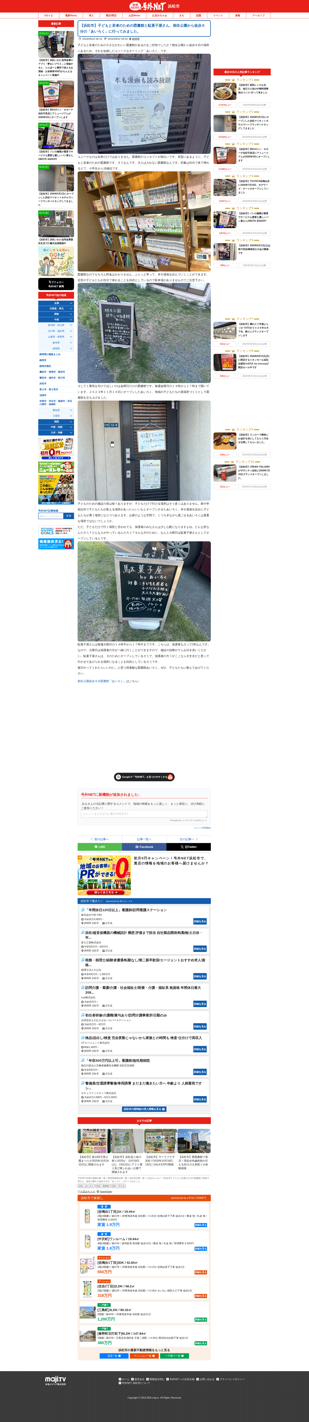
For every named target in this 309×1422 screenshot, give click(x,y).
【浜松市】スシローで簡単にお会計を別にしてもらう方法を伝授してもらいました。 (253, 438)
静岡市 (43, 360)
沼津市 (43, 395)
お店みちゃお (159, 15)
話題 (198, 15)
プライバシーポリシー (232, 1379)
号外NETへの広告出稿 (182, 1379)
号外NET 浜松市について (136, 1383)
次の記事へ (187, 839)
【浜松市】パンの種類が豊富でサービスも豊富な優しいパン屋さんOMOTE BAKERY (253, 217)
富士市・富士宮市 (49, 389)
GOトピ (48, 15)
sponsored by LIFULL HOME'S (188, 1197)
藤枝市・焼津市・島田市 (52, 372)
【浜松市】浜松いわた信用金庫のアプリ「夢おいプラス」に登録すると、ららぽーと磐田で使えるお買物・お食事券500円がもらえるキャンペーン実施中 (55, 67)
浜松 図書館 (102, 1186)
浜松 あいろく (86, 1186)
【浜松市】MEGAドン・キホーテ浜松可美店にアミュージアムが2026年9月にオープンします (55, 113)
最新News (71, 15)
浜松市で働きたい (91, 901)
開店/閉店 (111, 15)
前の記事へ (101, 839)
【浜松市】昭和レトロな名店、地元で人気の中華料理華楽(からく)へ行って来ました (253, 89)
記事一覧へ (144, 839)
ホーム (125, 1379)
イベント (218, 15)
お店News (134, 15)
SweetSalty (106, 1191)
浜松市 (174, 6)
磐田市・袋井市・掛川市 (52, 378)
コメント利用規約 (202, 828)
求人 (91, 15)
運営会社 (139, 1379)
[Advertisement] (242, 44)
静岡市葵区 (45, 366)
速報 (237, 15)
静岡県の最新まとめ (50, 354)
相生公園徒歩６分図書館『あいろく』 (102, 681)
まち (181, 15)
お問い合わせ (207, 1379)
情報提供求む (157, 1379)
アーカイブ (258, 15)
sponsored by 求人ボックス (119, 901)
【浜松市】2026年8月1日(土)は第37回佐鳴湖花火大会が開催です (254, 249)
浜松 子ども (118, 1186)
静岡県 (136, 38)
